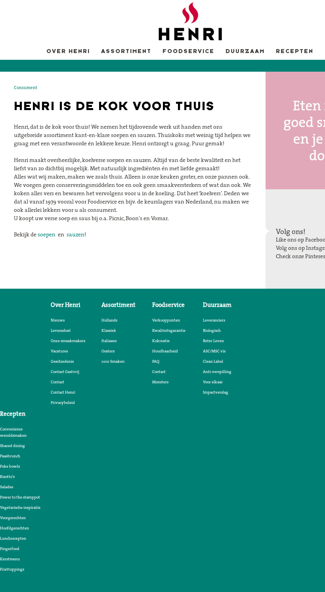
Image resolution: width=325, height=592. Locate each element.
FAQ (155, 361)
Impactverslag (215, 392)
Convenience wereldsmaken (13, 432)
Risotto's (7, 476)
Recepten (295, 52)
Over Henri (68, 52)
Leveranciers (214, 320)
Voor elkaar (213, 382)
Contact (57, 382)
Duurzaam (245, 52)
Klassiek (108, 330)
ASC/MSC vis (214, 351)
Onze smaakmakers (68, 340)
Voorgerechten (13, 517)
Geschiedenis (62, 361)
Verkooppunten (166, 320)
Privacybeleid (63, 402)
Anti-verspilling (217, 371)
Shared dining (12, 445)
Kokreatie (161, 340)
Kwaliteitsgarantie (168, 330)
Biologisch (212, 330)
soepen (46, 234)
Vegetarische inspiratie (20, 507)
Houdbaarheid (165, 351)
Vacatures (59, 351)
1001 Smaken (112, 361)
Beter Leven (213, 340)
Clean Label (213, 361)
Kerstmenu (10, 559)
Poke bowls (10, 466)
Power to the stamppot (20, 497)
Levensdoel (61, 330)
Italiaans (109, 340)
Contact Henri (63, 392)
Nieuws (58, 320)
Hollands (109, 320)
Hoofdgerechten (14, 528)
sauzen (75, 234)
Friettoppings (12, 569)
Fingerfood (9, 548)
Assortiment (126, 52)
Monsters (160, 382)
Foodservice (188, 52)
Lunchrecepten (13, 538)
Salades (6, 486)
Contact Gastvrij (65, 371)
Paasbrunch (10, 456)
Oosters (108, 351)
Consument (25, 87)
